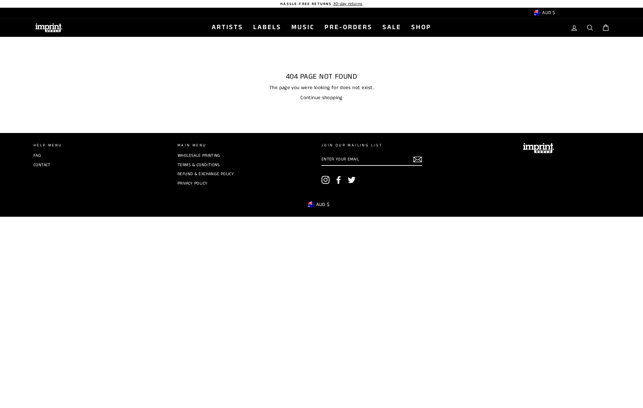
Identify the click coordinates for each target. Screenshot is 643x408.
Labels (267, 27)
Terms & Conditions (198, 165)
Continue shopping (321, 97)
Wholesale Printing (198, 155)
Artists (227, 27)
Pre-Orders (348, 27)
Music (302, 27)
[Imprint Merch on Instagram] (326, 180)
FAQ (37, 155)
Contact (42, 165)
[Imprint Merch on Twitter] (352, 180)
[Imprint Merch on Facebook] (339, 180)
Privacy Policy (192, 183)
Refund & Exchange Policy (205, 174)
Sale (391, 27)
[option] (321, 4)
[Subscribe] (417, 159)
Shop (421, 27)
